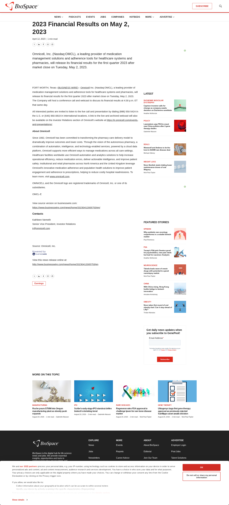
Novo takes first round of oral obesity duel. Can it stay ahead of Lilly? (158, 307)
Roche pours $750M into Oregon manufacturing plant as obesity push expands (49, 411)
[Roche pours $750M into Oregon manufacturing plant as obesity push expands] (51, 391)
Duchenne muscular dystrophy (153, 101)
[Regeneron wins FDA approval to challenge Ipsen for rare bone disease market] (135, 391)
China (146, 284)
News (57, 17)
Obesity (147, 302)
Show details (18, 500)
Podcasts (75, 17)
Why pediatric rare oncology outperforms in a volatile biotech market (157, 234)
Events (90, 17)
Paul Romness (149, 240)
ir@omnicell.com (41, 228)
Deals (146, 144)
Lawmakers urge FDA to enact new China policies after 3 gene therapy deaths (157, 126)
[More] (62, 17)
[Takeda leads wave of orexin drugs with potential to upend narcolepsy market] (180, 270)
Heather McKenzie (150, 113)
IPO (75, 405)
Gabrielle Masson (150, 132)
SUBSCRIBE (202, 6)
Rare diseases (123, 405)
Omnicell (85, 87)
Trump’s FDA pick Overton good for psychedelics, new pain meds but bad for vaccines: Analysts (157, 252)
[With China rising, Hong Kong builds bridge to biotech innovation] (180, 289)
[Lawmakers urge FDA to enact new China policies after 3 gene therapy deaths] (180, 126)
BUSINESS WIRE (67, 87)
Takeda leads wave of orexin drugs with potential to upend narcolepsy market (156, 271)
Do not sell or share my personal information (202, 476)
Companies (117, 17)
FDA (145, 247)
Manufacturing (39, 405)
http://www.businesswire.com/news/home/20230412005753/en (65, 264)
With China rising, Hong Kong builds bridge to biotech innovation (156, 289)
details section (102, 493)
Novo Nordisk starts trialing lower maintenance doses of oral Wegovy (158, 167)
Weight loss (150, 162)
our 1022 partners (28, 466)
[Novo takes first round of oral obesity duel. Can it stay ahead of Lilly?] (180, 307)
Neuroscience (150, 265)
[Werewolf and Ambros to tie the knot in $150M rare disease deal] (180, 149)
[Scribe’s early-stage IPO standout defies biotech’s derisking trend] (93, 391)
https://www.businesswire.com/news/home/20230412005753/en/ (66, 207)
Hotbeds (134, 17)
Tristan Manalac (149, 313)
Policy (147, 121)
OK (201, 467)
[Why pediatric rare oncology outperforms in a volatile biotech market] (180, 234)
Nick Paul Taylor (149, 173)
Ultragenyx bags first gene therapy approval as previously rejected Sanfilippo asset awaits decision (174, 411)
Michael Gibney (149, 153)
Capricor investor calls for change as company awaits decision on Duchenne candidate (158, 108)
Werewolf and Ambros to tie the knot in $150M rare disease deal (157, 149)
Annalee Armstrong (150, 294)
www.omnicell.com (59, 176)
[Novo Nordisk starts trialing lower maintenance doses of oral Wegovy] (180, 167)
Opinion (147, 229)
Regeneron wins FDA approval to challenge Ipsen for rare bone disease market (133, 411)
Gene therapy (165, 405)
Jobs (103, 17)
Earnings (39, 283)
